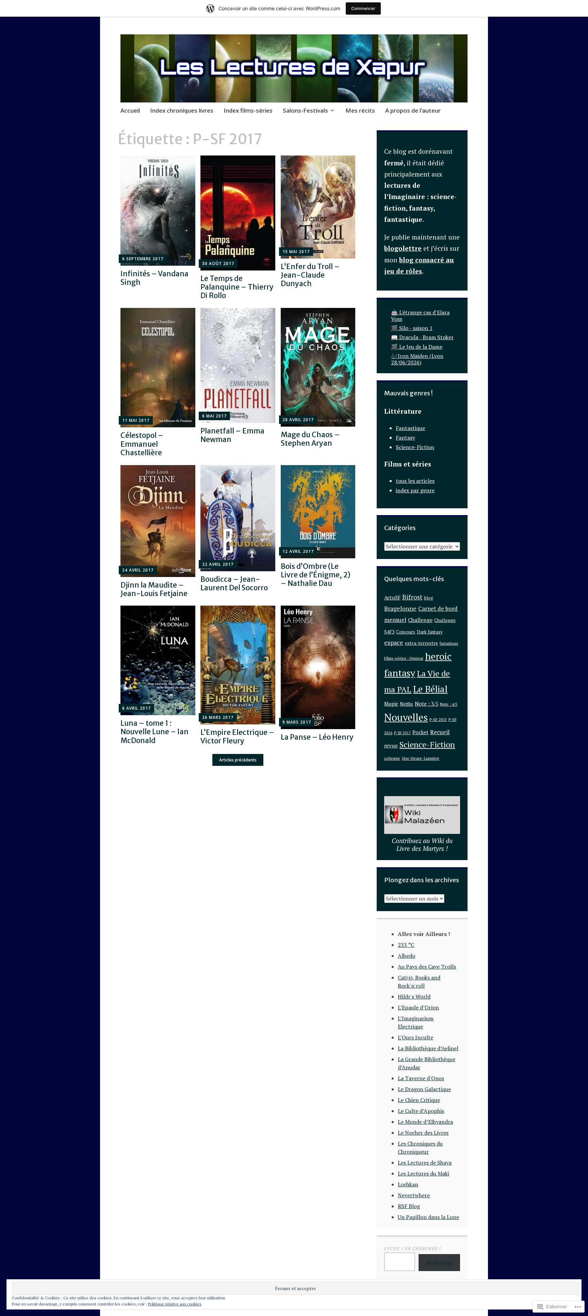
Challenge (420, 620)
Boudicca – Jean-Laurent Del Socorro (234, 583)
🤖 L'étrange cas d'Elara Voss (420, 316)
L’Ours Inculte (415, 1037)
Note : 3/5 (426, 703)
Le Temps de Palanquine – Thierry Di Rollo (237, 287)
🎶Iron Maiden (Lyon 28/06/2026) (417, 359)
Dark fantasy (430, 632)
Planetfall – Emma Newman (232, 435)
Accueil (130, 110)
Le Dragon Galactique (424, 1089)
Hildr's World (414, 996)
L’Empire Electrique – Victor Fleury (237, 736)
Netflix (406, 704)
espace (393, 642)
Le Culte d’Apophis (421, 1111)
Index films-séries (248, 110)
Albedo (406, 955)
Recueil (440, 732)
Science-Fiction (415, 447)
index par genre (415, 490)
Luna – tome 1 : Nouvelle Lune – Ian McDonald (154, 732)
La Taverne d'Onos (421, 1078)
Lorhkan (408, 1184)
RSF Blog (409, 1206)
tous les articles (415, 480)
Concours (405, 632)
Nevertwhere (414, 1195)
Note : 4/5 (448, 704)
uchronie (392, 758)
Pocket (420, 732)
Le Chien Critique (419, 1100)
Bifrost (412, 597)
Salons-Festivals (305, 110)
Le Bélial (430, 689)
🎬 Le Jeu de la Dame (416, 346)
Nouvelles (406, 717)
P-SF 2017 (402, 732)
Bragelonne (400, 608)
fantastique (449, 643)
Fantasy (405, 437)
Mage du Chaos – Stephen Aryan (310, 439)
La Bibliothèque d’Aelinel (428, 1048)
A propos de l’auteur (413, 110)
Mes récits (360, 110)
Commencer (363, 8)
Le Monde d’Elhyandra (425, 1121)
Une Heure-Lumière (420, 758)
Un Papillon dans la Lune (428, 1217)
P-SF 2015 (438, 719)
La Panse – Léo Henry (317, 737)
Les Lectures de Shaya (425, 1162)
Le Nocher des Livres (423, 1132)
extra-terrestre (421, 643)
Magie (391, 703)
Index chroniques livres (181, 110)
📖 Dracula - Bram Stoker (422, 337)
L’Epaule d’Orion (418, 1007)
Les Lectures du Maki (423, 1173)
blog (428, 598)
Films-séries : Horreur (403, 658)
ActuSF (392, 597)
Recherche (439, 1262)
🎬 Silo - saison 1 (411, 328)
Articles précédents (238, 759)
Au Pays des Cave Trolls (427, 966)
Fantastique (410, 428)
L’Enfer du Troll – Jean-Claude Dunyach (310, 275)
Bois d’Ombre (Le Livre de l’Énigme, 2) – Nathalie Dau (315, 575)
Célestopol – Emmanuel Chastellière (141, 444)
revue (391, 745)
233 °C (406, 945)
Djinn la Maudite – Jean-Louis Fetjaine (153, 589)
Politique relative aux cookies (174, 1303)
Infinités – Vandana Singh (154, 278)
